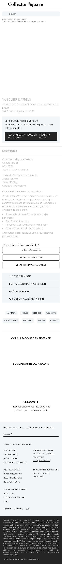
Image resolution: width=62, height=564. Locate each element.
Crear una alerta (31, 249)
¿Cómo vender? (10, 458)
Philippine (28, 320)
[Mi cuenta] (58, 4)
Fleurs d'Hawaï (11, 320)
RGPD (5, 501)
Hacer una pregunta (31, 257)
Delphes (37, 313)
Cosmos (54, 320)
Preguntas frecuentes (14, 462)
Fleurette (51, 313)
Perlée (24, 313)
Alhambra (11, 313)
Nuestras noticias (12, 478)
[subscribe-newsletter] (57, 435)
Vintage (41, 320)
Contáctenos (10, 450)
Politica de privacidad (14, 497)
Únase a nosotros (12, 474)
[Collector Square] (25, 4)
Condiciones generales (14, 489)
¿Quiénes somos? (11, 470)
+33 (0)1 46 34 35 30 (41, 461)
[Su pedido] (54, 4)
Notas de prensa (11, 482)
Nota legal (8, 493)
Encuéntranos (10, 454)
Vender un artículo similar (31, 265)
